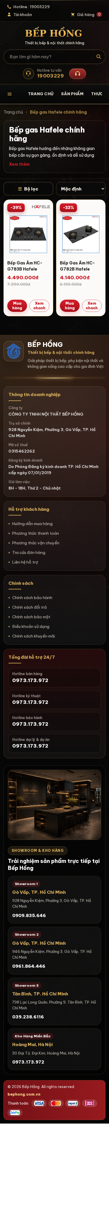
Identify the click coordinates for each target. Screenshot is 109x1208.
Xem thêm (19, 164)
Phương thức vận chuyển (35, 542)
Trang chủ (40, 93)
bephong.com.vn (24, 1094)
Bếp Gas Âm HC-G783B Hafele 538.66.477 (24, 269)
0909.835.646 (29, 915)
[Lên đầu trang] (98, 1197)
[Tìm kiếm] (98, 56)
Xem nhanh (39, 305)
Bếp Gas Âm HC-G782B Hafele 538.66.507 (77, 269)
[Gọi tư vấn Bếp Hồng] (77, 73)
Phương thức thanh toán (35, 533)
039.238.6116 (28, 1017)
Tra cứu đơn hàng (28, 552)
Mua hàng (17, 305)
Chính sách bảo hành (32, 597)
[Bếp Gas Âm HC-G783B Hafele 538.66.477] (28, 233)
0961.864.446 (28, 966)
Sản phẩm (72, 93)
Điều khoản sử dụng (30, 626)
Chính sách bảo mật (31, 616)
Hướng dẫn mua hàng (32, 523)
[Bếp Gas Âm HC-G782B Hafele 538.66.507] (81, 233)
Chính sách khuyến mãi (33, 636)
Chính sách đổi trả (29, 607)
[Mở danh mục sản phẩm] (13, 94)
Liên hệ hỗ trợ (25, 562)
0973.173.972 (28, 1062)
